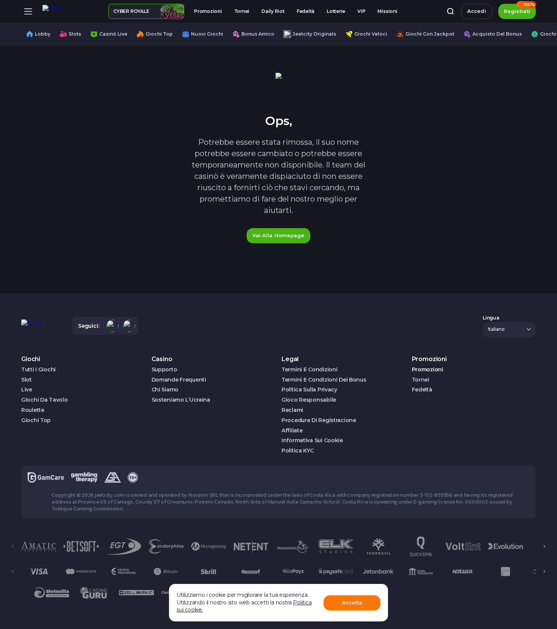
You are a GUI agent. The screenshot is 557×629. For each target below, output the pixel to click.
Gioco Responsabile (309, 400)
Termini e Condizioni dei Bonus (324, 380)
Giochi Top (36, 420)
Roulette (32, 410)
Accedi (476, 11)
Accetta (352, 602)
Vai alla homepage (278, 235)
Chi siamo (165, 389)
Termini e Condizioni (309, 369)
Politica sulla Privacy (309, 389)
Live (26, 389)
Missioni (387, 11)
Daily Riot (273, 11)
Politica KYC (298, 450)
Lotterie (336, 11)
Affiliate (292, 430)
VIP (361, 11)
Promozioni (208, 11)
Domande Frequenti (179, 380)
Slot (26, 380)
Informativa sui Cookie (312, 440)
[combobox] (509, 329)
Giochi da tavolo (44, 400)
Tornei (242, 11)
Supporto (164, 369)
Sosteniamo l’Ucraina (181, 400)
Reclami (292, 410)
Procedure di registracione (319, 420)
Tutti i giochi (38, 369)
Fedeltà (305, 11)
